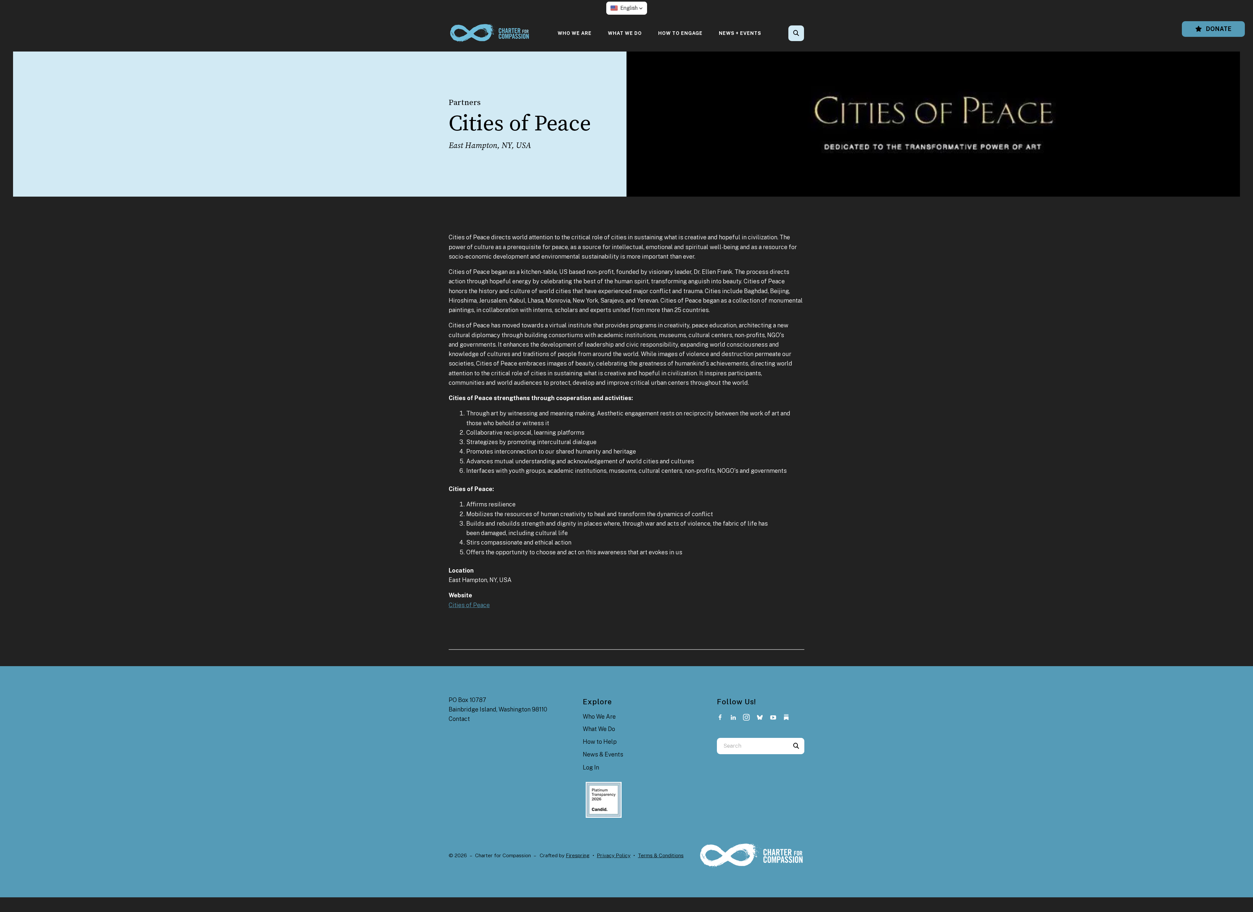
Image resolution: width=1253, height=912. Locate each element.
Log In (591, 767)
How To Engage (680, 33)
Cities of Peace (469, 605)
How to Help (600, 741)
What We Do (625, 33)
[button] (627, 8)
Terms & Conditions (661, 855)
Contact (459, 718)
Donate (1218, 28)
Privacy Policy (613, 855)
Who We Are (575, 33)
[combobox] (805, 33)
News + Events (740, 33)
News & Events (603, 754)
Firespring (578, 855)
